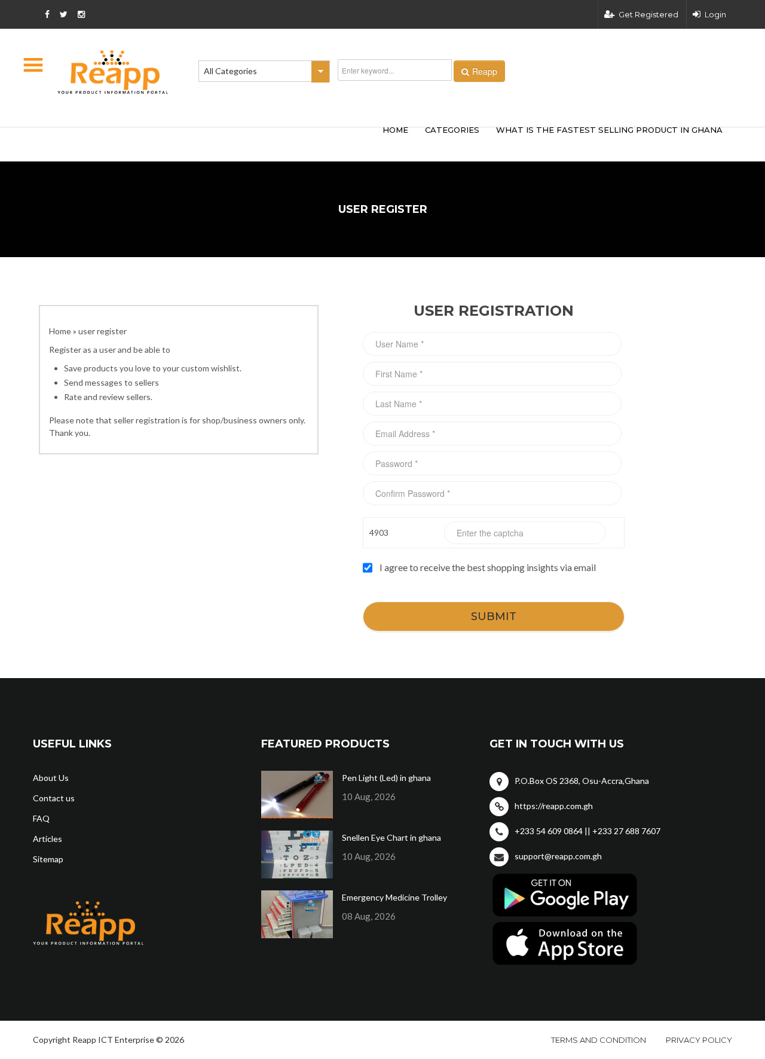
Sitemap (48, 859)
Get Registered (648, 14)
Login (715, 14)
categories (452, 130)
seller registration (147, 420)
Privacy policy (699, 1040)
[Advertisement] (209, 142)
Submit (493, 616)
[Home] (113, 72)
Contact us (54, 798)
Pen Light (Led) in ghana (386, 778)
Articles (47, 839)
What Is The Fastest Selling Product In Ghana (609, 130)
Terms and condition (598, 1040)
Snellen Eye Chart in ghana (391, 837)
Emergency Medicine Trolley (394, 897)
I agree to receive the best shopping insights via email (488, 567)
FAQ (41, 818)
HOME (395, 130)
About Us (51, 778)
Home (60, 331)
